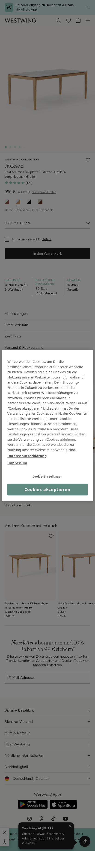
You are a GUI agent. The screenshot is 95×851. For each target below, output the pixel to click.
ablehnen (67, 439)
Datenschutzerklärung (27, 455)
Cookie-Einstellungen (47, 476)
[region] (47, 425)
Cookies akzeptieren (47, 489)
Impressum (17, 463)
